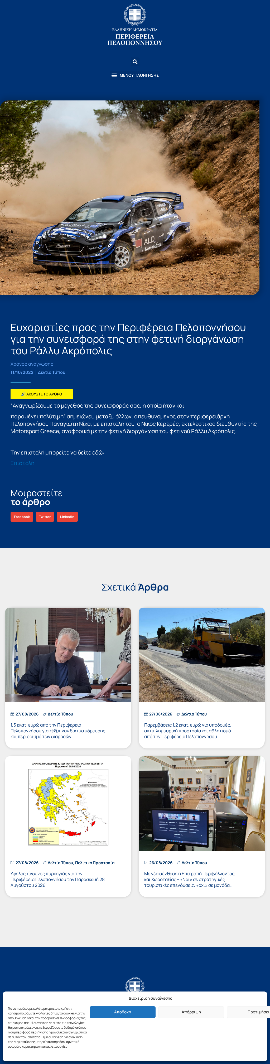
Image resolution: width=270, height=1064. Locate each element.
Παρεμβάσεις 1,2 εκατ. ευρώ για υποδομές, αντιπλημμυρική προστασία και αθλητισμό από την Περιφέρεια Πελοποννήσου (187, 730)
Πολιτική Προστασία (94, 862)
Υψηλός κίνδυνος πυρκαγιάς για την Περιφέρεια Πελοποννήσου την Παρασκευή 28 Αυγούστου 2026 (58, 879)
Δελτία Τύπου (51, 372)
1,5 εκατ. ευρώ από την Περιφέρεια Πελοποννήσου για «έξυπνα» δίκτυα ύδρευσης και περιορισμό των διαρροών (58, 730)
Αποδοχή (122, 1012)
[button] (135, 75)
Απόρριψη (191, 1012)
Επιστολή (22, 463)
